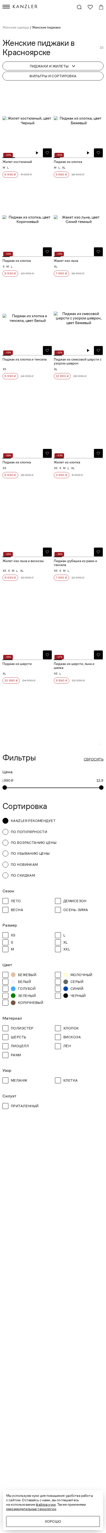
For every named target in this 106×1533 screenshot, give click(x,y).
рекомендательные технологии (31, 1509)
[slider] (4, 787)
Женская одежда (16, 27)
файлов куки (46, 1504)
